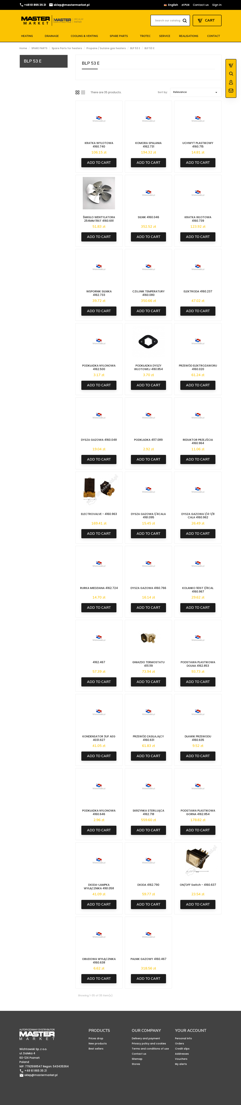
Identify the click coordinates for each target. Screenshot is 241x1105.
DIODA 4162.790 (148, 885)
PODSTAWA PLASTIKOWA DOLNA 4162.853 (198, 664)
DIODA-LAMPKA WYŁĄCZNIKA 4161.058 (99, 886)
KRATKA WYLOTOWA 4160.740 (99, 145)
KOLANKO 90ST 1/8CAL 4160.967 (197, 590)
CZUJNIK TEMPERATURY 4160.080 (148, 293)
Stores (136, 1064)
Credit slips (182, 1048)
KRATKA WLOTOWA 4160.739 (198, 219)
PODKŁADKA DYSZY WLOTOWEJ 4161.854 (148, 367)
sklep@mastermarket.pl (69, 5)
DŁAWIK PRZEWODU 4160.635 (198, 738)
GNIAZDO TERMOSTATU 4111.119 (148, 664)
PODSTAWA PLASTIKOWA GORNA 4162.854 (198, 812)
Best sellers (96, 1048)
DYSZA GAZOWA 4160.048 (99, 440)
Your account (190, 1030)
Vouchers (181, 1059)
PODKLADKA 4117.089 (148, 440)
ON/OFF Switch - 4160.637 (198, 885)
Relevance (195, 92)
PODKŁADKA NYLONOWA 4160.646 (99, 812)
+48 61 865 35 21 (32, 5)
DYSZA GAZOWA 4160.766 (148, 588)
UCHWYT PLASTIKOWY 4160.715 (197, 145)
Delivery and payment (146, 1038)
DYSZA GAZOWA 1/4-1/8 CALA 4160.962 (198, 516)
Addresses (182, 1054)
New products (98, 1043)
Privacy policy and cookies (149, 1043)
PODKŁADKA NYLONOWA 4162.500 (99, 367)
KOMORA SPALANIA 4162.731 (148, 145)
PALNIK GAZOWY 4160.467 (148, 959)
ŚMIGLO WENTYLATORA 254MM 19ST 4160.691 (99, 219)
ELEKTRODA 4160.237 (198, 291)
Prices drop (96, 1038)
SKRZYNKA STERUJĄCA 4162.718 (148, 812)
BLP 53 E (32, 61)
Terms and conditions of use (150, 1048)
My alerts (181, 1064)
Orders (179, 1043)
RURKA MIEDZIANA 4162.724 (99, 588)
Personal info (183, 1038)
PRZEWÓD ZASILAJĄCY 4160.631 (148, 738)
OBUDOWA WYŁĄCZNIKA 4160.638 (99, 961)
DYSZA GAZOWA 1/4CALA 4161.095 (148, 516)
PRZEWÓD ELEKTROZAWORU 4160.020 (198, 367)
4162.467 (99, 662)
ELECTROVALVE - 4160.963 (99, 514)
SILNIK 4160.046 (148, 217)
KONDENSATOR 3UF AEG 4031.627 (98, 738)
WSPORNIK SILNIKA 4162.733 (99, 293)
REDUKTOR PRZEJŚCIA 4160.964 (198, 441)
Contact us (201, 5)
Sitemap (137, 1059)
